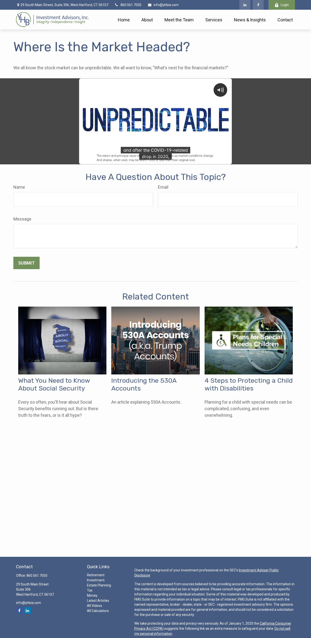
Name (19, 187)
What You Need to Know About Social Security (54, 384)
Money (92, 595)
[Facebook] (258, 5)
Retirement (95, 575)
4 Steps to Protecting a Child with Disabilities (249, 384)
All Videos (94, 606)
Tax (90, 590)
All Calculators (98, 611)
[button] (124, 20)
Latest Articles (98, 601)
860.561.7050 (131, 5)
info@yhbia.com (166, 5)
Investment (95, 580)
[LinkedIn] (244, 5)
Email (163, 187)
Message (22, 219)
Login (285, 5)
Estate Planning (99, 585)
